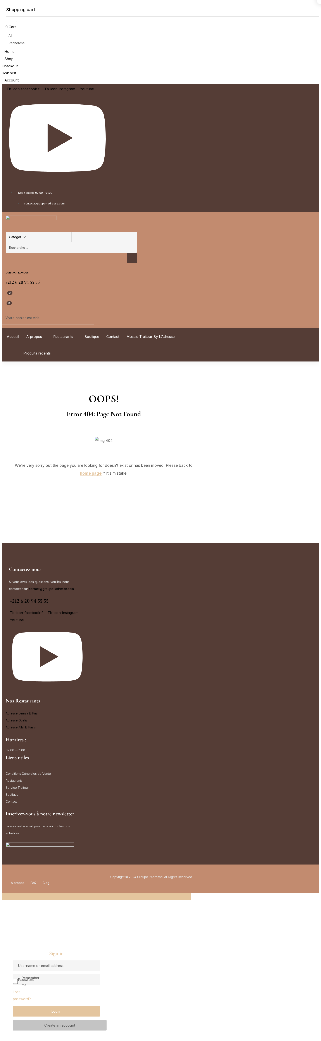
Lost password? (22, 995)
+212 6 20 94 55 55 (29, 601)
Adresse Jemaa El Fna (22, 713)
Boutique (12, 794)
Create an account (59, 1025)
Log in (56, 1011)
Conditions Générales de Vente (28, 773)
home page (91, 473)
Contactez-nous (17, 272)
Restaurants (14, 780)
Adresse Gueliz (17, 720)
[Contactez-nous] (8, 266)
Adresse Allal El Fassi (21, 727)
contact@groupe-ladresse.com (51, 589)
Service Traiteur (17, 787)
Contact (11, 801)
